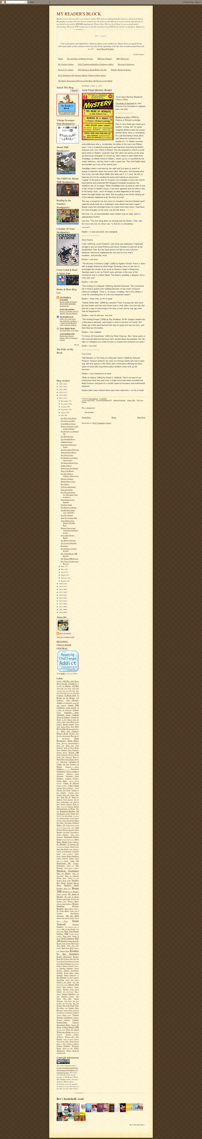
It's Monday (62, 844)
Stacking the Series (64, 982)
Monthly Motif (71, 885)
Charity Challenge (72, 771)
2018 (61, 589)
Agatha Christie (71, 708)
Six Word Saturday (73, 978)
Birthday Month (62, 733)
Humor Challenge (73, 842)
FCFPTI (59, 816)
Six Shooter (61, 977)
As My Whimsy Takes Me (70, 720)
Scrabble (60, 973)
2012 (61, 607)
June (63, 566)
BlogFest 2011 (74, 734)
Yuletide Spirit (61, 1053)
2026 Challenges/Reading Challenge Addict (96, 64)
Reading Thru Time (70, 959)
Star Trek (76, 982)
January (64, 581)
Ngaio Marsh (64, 911)
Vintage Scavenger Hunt (68, 1023)
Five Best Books (67, 816)
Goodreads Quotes (138, 54)
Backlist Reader (68, 724)
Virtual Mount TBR (70, 1027)
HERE (63, 673)
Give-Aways (75, 832)
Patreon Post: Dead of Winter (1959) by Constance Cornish (69, 338)
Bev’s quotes (101, 35)
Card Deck (65, 764)
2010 (61, 612)
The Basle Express (67, 436)
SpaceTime (60, 980)
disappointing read (66, 802)
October (64, 407)
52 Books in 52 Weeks (68, 696)
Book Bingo (73, 740)
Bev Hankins (65, 633)
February (64, 578)
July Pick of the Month (68, 418)
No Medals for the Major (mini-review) (69, 459)
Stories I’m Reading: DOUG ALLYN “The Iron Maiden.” (69, 312)
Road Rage (64, 546)
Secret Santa (68, 973)
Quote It (75, 936)
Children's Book (73, 774)
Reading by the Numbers (68, 952)
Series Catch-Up (70, 975)
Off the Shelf (72, 915)
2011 (61, 609)
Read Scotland (66, 943)
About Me (76, 703)
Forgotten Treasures (72, 823)
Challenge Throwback (68, 769)
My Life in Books (71, 897)
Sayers (76, 968)
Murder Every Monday (71, 891)
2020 (61, 583)
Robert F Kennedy (62, 966)
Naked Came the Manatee (69, 468)
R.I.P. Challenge (67, 938)
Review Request (66, 964)
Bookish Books (62, 752)
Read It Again (66, 941)
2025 (61, 386)
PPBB (66, 934)
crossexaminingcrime (67, 334)
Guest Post (75, 835)
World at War (67, 1048)
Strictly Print (73, 984)
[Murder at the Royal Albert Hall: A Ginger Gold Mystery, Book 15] (141, 1110)
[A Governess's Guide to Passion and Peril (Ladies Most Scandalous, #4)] (129, 1110)
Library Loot (74, 858)
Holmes (59, 839)
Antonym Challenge (63, 717)
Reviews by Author (65, 69)
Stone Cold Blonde (67, 471)
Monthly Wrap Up (64, 888)
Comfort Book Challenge (65, 788)
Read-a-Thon (64, 951)
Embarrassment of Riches (66, 809)
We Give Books (61, 1030)
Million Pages (61, 878)
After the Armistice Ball (69, 518)
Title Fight (68, 1001)
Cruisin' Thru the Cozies (66, 795)
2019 (61, 586)
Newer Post (86, 417)
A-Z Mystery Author (68, 701)
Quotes (59, 939)
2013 (61, 604)
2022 (61, 395)
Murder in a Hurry (122, 117)
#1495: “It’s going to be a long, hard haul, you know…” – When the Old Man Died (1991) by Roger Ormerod (69, 322)
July (62, 415)
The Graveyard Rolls (68, 421)
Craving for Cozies (64, 790)
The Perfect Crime (67, 455)
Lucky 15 (70, 866)
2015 (61, 598)
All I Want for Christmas (68, 709)
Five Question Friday (63, 818)
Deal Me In (65, 797)
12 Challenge (72, 683)
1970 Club (75, 693)
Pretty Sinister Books (67, 328)
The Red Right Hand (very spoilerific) (68, 511)
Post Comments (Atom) (102, 423)
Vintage (69, 1015)
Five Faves (76, 816)
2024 (61, 389)
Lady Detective (74, 849)
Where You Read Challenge (71, 1039)
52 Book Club (70, 695)
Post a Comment (89, 412)
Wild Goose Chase (63, 1041)
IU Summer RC (73, 844)
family (68, 814)
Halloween (60, 837)
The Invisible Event (66, 317)
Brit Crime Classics (67, 759)
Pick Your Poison (71, 931)
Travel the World (68, 1005)
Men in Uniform (72, 876)
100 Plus (66, 681)
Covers (77, 788)
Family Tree (75, 813)
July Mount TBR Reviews (69, 559)
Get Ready (66, 832)
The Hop (67, 999)
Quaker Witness (66, 465)
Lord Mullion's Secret (68, 424)
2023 (61, 392)
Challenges (61, 771)
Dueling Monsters (66, 804)
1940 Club (75, 688)
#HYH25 (59, 681)
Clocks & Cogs (62, 786)
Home (60, 58)
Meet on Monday (64, 873)
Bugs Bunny (65, 484)
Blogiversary (66, 738)
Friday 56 (61, 825)
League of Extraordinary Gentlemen (68, 851)
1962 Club (63, 693)
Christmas (60, 776)
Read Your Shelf (68, 948)
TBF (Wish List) (122, 58)
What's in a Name (64, 1032)
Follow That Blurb (68, 821)
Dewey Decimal (68, 800)
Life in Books (62, 861)
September (65, 409)
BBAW (77, 727)
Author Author (61, 722)
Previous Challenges (126, 64)
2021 (61, 398)
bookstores (69, 757)
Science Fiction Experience (68, 970)
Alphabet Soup (71, 712)
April (63, 572)
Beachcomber (71, 729)
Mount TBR (131, 400)
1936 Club (60, 688)
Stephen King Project (62, 985)
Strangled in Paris (67, 490)
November (65, 404)
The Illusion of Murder (69, 507)
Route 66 (71, 966)
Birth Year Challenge (70, 731)
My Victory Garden (66, 64)
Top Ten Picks (67, 1003)
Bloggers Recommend (63, 736)
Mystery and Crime (63, 899)
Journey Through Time (72, 847)
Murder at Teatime (67, 479)
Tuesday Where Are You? (71, 1010)
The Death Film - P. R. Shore (69, 330)
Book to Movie (69, 748)
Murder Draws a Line (68, 481)
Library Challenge (68, 854)
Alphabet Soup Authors (68, 714)
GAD (73, 828)
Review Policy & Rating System (80, 58)
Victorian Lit (60, 1013)
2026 (61, 384)
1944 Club (59, 691)
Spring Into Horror (72, 980)
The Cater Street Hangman (70, 450)
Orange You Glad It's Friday (65, 918)
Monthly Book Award (64, 881)
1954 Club (71, 691)
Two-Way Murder (67, 515)
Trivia (66, 1008)
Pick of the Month (68, 929)
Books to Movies (73, 755)
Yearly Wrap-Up (73, 1050)
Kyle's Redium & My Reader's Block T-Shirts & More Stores (82, 75)
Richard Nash (75, 964)
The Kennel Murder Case (69, 463)
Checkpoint (60, 774)
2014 (61, 601)
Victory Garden (61, 1015)
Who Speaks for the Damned (67, 501)
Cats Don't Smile (66, 505)
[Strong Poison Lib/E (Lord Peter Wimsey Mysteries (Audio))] (83, 1110)
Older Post (141, 417)
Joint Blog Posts (61, 847)
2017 (61, 592)
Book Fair (60, 746)
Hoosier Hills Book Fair (68, 840)
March (63, 575)
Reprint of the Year (73, 961)
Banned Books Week (67, 727)
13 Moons (66, 686)
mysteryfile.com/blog (67, 309)
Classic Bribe (62, 781)
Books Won (60, 757)
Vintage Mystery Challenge (68, 1016)
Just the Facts (62, 849)
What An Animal (72, 1030)
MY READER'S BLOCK (79, 14)
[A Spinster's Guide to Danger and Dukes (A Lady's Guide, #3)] (135, 1110)
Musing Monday (62, 894)
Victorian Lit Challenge (72, 1013)
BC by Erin (61, 729)
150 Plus (75, 686)
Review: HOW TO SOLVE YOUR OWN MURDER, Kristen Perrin (68, 304)
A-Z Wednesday (67, 703)
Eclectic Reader (73, 806)
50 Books (60, 695)
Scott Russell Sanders (105, 49)
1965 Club (69, 693)
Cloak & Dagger (71, 783)
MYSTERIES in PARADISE (65, 298)
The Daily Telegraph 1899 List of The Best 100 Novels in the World (85, 80)
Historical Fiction (71, 836)
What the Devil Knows (68, 452)
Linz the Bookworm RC (68, 862)
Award (68, 722)
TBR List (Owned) (104, 58)
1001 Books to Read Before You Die (92, 69)
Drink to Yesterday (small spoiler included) (69, 427)
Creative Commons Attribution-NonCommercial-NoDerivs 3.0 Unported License (67, 1070)
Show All (76, 344)
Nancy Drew (68, 909)
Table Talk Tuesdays (68, 992)
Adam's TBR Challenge (68, 706)
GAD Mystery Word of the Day (68, 828)
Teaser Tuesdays (69, 994)
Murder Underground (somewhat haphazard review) (69, 530)
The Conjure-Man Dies (68, 543)
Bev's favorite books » (137, 1125)
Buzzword (63, 762)
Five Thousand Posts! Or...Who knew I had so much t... (69, 494)
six (78, 975)
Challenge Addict (72, 767)
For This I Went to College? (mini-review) (70, 475)
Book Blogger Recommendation (68, 743)
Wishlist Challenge (73, 1044)
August (63, 412)
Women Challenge (63, 1046)
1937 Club (67, 688)
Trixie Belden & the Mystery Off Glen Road (68, 523)
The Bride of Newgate (68, 540)
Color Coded (73, 785)
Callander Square (66, 442)
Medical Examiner (68, 870)
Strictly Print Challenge (65, 987)
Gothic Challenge (63, 835)
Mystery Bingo (73, 901)
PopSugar (60, 934)
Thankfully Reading (67, 996)
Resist (58, 964)
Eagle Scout (64, 807)
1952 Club (65, 691)
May (63, 569)
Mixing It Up (73, 878)
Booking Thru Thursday (70, 750)
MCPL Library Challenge (71, 868)
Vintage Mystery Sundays (68, 1018)
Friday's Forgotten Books (64, 828)
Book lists (70, 745)
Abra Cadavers (61, 705)
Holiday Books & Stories (121, 69)
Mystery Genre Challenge (64, 904)
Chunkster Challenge (72, 778)
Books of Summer (62, 755)
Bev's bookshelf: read (70, 1099)
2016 (61, 595)
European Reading (68, 811)
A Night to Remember (68, 487)
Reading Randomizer (64, 957)
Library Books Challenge (70, 856)
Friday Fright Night (72, 825)
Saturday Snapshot (66, 968)
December (64, 401)
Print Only (67, 936)
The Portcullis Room (68, 439)
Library (59, 854)
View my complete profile (65, 637)
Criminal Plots (73, 793)
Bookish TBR (74, 752)
